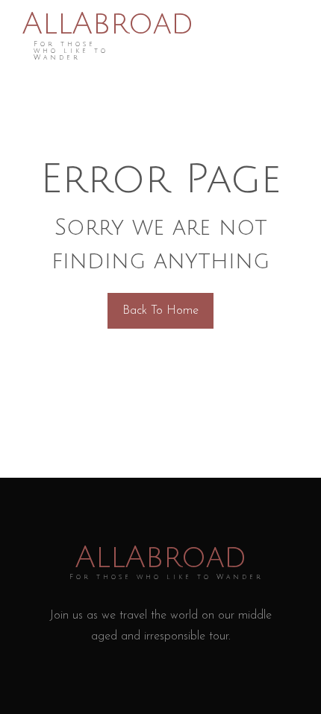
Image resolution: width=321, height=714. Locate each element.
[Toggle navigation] (294, 36)
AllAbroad (107, 24)
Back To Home (160, 311)
